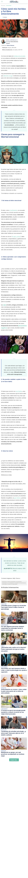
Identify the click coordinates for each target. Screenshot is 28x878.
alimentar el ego (8, 75)
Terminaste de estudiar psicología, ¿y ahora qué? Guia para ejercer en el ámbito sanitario (13, 733)
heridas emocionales (19, 56)
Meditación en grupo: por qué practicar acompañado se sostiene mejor (12, 754)
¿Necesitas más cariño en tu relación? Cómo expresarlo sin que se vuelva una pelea (13, 649)
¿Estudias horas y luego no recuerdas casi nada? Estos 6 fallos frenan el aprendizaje (13, 607)
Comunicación (4, 625)
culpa (4, 305)
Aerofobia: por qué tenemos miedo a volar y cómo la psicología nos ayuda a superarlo (14, 670)
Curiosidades (4, 666)
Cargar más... (14, 760)
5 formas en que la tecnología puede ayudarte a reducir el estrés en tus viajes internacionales (13, 712)
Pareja (2, 645)
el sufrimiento (13, 210)
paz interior (17, 498)
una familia (19, 391)
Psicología (3, 604)
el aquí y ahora (16, 236)
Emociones (8, 5)
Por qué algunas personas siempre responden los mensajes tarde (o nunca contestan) (12, 628)
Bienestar (3, 5)
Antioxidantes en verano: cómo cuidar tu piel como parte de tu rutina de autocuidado (14, 691)
